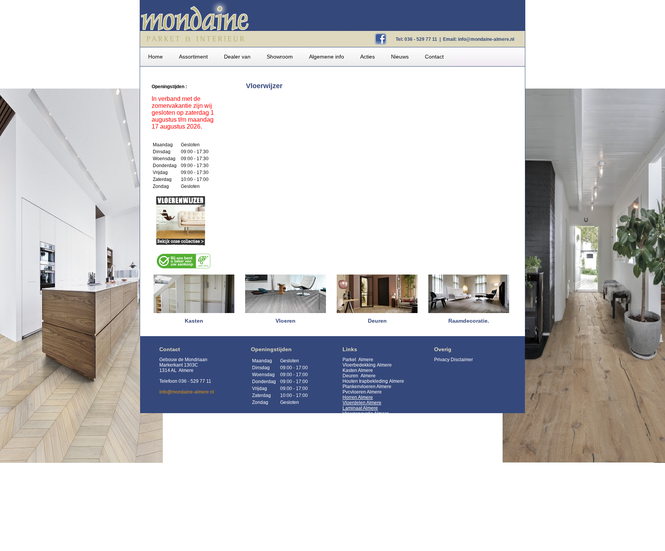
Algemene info (326, 57)
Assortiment (193, 57)
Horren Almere (358, 397)
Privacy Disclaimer (453, 359)
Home (155, 57)
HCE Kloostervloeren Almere (373, 516)
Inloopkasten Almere (364, 543)
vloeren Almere (366, 392)
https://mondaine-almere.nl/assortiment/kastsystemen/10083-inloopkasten (388, 478)
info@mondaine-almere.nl (486, 39)
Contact (434, 57)
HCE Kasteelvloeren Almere (372, 521)
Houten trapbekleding (365, 381)
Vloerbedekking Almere (367, 365)
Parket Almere (358, 359)
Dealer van (237, 57)
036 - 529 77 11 (420, 39)
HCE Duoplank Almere (366, 526)
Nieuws (400, 57)
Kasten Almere (358, 370)
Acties (367, 57)
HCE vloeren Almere (364, 510)
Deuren (351, 375)
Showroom (280, 57)
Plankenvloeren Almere (367, 386)
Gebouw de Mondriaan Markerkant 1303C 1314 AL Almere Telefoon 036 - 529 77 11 (185, 370)
